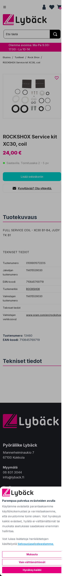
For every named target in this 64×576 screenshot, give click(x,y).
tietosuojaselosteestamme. (36, 544)
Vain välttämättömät (32, 562)
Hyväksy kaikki (32, 569)
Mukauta (32, 554)
